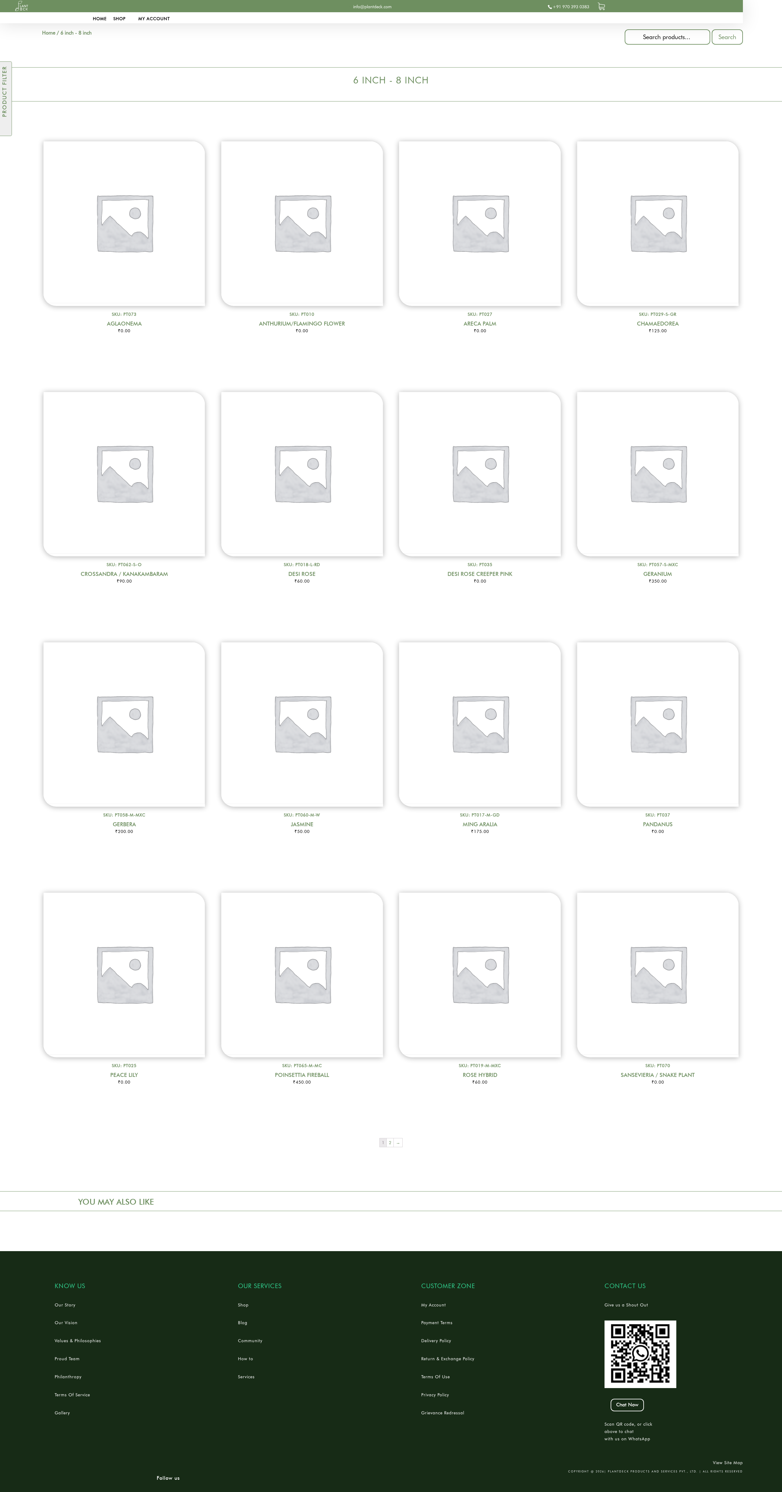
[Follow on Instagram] (190, 7)
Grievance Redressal (442, 1412)
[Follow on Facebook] (153, 7)
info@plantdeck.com (372, 6)
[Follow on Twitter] (165, 7)
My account (154, 19)
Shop (119, 19)
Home (100, 19)
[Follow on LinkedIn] (178, 7)
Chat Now (627, 1404)
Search (727, 37)
